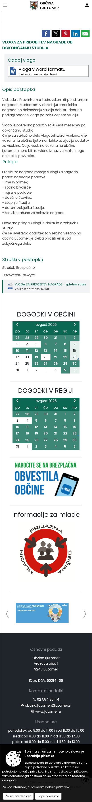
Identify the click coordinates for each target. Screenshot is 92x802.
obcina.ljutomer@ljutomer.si (48, 705)
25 (27, 440)
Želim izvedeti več (18, 796)
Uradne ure (46, 722)
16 (74, 427)
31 (55, 338)
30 (46, 338)
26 (36, 363)
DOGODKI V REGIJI (46, 390)
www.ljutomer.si (48, 711)
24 (17, 440)
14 (55, 350)
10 (17, 350)
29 (36, 338)
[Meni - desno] (87, 5)
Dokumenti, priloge (18, 275)
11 (27, 350)
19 (36, 357)
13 (45, 350)
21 (55, 357)
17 (17, 433)
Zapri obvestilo (48, 796)
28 (27, 338)
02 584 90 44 (48, 699)
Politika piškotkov (57, 787)
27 (17, 338)
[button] (7, 614)
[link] (46, 33)
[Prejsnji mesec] (17, 324)
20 (46, 433)
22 (65, 357)
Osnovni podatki (46, 649)
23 (75, 433)
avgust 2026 (46, 324)
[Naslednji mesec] (74, 324)
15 (65, 350)
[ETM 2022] (42, 613)
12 (36, 350)
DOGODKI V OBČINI (46, 314)
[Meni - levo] (5, 5)
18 (27, 433)
